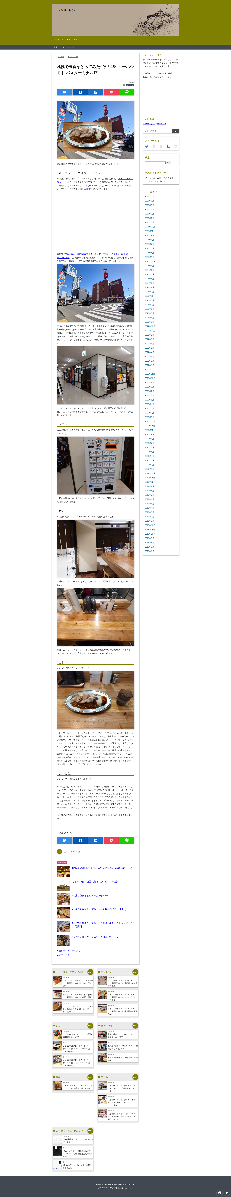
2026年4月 (149, 209)
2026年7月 (149, 196)
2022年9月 (149, 335)
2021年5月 (149, 400)
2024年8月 (149, 266)
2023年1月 (149, 322)
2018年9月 (149, 538)
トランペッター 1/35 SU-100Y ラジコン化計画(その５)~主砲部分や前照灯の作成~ (122, 983)
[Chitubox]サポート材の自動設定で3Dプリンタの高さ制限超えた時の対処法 (77, 1153)
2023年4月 (149, 317)
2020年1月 (149, 469)
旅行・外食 (130, 85)
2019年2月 (149, 516)
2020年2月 (149, 465)
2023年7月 (149, 305)
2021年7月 (149, 391)
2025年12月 (150, 227)
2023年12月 (150, 296)
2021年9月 (149, 382)
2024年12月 (150, 261)
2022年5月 (149, 348)
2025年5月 (149, 248)
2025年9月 (149, 235)
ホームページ (68, 47)
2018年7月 (149, 547)
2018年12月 (150, 525)
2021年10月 (150, 378)
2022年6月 (149, 343)
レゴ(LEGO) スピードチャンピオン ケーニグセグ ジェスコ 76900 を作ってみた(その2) (78, 1048)
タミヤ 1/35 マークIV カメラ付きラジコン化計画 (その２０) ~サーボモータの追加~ (78, 1009)
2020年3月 (149, 460)
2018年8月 (149, 542)
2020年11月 (150, 426)
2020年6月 (149, 447)
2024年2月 (149, 287)
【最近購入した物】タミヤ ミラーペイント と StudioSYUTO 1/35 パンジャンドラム (122, 1102)
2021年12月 (150, 369)
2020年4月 (149, 456)
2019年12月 (150, 473)
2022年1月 (149, 365)
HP (87, 189)
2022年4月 (149, 352)
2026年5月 (149, 205)
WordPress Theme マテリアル (121, 1184)
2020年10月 (150, 430)
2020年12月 (150, 421)
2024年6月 (149, 270)
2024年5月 (149, 274)
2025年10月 (150, 231)
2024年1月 (149, 292)
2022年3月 (149, 356)
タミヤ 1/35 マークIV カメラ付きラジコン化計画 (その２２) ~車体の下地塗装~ (78, 983)
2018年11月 (150, 529)
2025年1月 (149, 257)
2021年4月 (149, 404)
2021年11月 (150, 374)
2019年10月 (150, 482)
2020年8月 (149, 439)
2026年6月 (149, 201)
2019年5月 (149, 503)
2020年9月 (149, 434)
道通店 (113, 804)
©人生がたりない (106, 1188)
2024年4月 (149, 279)
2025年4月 (149, 253)
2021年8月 (149, 387)
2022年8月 (149, 339)
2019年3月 (149, 512)
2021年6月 (149, 395)
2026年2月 (149, 218)
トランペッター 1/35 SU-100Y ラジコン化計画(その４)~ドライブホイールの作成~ (122, 997)
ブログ (56, 47)
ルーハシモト (75, 951)
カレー (61, 951)
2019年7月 (149, 495)
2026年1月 (149, 222)
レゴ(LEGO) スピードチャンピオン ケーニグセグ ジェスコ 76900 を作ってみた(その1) (78, 1063)
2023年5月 (149, 313)
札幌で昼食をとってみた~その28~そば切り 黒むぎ (99, 909)
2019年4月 (149, 508)
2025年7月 (149, 244)
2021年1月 (149, 417)
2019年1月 (149, 521)
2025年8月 (149, 240)
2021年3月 (149, 408)
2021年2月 (149, 413)
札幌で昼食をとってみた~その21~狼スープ (95, 937)
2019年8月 (149, 491)
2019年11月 (150, 478)
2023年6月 (149, 309)
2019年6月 (149, 499)
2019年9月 (149, 486)
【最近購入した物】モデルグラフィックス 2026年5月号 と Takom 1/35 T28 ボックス (122, 1116)
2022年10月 (150, 330)
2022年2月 (149, 361)
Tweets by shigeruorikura (154, 123)
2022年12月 (150, 326)
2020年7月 (149, 443)
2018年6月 (149, 551)
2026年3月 (149, 214)
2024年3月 (149, 283)
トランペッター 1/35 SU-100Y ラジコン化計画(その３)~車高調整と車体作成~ (122, 1011)
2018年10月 (150, 534)
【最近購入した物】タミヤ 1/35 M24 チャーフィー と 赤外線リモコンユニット (123, 1088)
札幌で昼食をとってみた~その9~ (90, 895)
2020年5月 (149, 452)
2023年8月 (149, 300)
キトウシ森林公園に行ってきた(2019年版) (95, 881)
